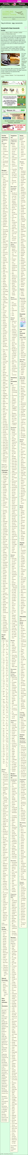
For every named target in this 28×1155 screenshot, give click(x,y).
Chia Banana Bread (4, 372)
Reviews (11, 75)
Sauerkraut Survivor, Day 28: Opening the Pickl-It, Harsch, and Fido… (14, 519)
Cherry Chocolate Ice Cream (5, 244)
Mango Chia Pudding (5, 392)
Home (3, 7)
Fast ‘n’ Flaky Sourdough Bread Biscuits (5, 181)
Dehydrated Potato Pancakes (5, 564)
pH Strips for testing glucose (14, 766)
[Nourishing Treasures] (14, 4)
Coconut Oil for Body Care (23, 453)
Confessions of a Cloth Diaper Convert (14, 969)
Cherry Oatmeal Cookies (5, 259)
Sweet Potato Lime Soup (5, 359)
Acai (13, 308)
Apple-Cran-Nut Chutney (5, 205)
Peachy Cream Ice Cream (5, 434)
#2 (16, 1018)
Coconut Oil (4, 753)
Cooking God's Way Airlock (14, 727)
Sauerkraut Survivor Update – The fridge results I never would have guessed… (14, 546)
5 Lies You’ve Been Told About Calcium (14, 344)
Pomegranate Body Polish (23, 411)
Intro (22, 827)
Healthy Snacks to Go (14, 783)
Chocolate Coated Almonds (5, 625)
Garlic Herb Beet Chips (5, 588)
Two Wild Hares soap (14, 959)
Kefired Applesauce (5, 226)
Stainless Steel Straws (14, 1084)
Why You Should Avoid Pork (5, 839)
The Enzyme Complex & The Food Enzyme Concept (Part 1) (23, 890)
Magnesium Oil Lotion (14, 1008)
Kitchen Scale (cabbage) (14, 758)
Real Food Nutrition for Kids (14, 1141)
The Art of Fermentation (14, 710)
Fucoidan (14, 304)
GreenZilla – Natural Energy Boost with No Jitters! (14, 172)
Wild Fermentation (14, 705)
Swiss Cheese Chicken (5, 419)
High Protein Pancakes (5, 330)
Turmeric (4, 688)
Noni (13, 315)
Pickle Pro (14, 730)
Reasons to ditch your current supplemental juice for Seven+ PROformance (14, 265)
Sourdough (5, 161)
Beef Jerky (5, 628)
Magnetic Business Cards (14, 1117)
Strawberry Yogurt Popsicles (5, 450)
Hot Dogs (7, 741)
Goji (13, 313)
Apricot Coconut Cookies (5, 526)
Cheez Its (5, 567)
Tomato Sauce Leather (4, 494)
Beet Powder (7, 644)
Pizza (4, 515)
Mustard (7, 725)
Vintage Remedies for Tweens (14, 933)
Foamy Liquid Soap (22, 372)
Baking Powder (4, 694)
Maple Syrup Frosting (5, 283)
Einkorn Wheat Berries (4, 744)
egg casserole (20, 75)
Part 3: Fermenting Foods (23, 730)
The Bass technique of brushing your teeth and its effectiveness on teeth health (23, 690)
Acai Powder (7, 652)
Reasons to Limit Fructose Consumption (5, 888)
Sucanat (4, 707)
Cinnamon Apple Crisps (5, 599)
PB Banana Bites (4, 306)
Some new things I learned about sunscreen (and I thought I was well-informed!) (23, 485)
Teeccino (7, 686)
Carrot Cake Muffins (4, 314)
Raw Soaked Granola (5, 552)
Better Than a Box (13, 822)
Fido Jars (14, 724)
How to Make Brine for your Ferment (14, 568)
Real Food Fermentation (14, 679)
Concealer (23, 435)
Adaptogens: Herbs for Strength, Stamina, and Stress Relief (23, 224)
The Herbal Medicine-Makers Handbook (23, 189)
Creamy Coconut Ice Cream (5, 439)
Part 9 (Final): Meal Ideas (23, 878)
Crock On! (14, 858)
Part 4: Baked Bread (22, 845)
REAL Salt (4, 642)
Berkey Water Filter (13, 1092)
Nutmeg (3, 664)
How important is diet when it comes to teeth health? (23, 667)
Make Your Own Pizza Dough (5, 429)
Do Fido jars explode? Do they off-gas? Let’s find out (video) (14, 616)
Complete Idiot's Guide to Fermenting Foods (14, 685)
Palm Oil (7, 764)
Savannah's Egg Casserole (5, 301)
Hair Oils (23, 429)
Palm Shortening (4, 759)
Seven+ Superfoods (14, 166)
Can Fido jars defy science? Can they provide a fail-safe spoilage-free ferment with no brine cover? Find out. (14, 600)
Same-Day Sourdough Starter (5, 231)
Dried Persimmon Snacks (5, 544)
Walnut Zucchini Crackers (5, 489)
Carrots (4, 503)
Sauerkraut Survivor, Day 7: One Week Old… (14, 476)
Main (4, 144)
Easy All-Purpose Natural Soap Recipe (23, 349)
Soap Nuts (23, 363)
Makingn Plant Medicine (23, 281)
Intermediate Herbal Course (23, 303)
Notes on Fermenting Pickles (23, 784)
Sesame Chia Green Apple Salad (5, 366)
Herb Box (23, 299)
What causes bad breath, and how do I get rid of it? (23, 656)
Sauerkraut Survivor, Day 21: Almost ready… (14, 500)
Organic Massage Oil (14, 954)
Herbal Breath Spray (22, 398)
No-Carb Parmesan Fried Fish (5, 424)
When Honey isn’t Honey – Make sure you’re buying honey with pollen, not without (5, 816)
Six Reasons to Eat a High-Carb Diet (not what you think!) (5, 915)
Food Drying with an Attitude (14, 807)
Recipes (7, 75)
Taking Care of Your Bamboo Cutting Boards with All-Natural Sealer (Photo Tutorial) (5, 939)
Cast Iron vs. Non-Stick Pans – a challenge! (5, 962)
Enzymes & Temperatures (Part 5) (23, 923)
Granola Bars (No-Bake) (5, 512)
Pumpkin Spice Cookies (5, 573)
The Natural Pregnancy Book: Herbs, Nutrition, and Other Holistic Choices (23, 244)
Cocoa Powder (4, 724)
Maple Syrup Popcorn (5, 322)
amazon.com (5, 1093)
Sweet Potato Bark (4, 518)
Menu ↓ (24, 7)
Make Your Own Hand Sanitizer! (23, 355)
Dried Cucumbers (5, 507)
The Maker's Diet (14, 880)
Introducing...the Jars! (14, 435)
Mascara (23, 433)
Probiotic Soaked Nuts (5, 249)
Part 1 (22, 829)
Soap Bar (23, 414)
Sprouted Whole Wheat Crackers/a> (5, 611)
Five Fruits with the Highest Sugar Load (5, 896)
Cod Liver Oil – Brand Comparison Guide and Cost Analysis (14, 222)
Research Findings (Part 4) (23, 916)
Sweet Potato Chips (4, 617)
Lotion (22, 407)
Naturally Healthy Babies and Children (23, 255)
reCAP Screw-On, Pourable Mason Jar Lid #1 (14, 1015)
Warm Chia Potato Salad (5, 377)
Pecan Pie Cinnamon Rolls (5, 254)
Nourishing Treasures (8, 1153)
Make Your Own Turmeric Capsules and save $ (14, 365)
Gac (13, 302)
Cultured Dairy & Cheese (5, 148)
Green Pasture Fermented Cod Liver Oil (14, 148)
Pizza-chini (5, 602)
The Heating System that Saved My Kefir (14, 1071)
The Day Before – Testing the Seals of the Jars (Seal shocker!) (14, 443)
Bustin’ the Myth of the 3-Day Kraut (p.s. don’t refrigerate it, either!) (14, 419)
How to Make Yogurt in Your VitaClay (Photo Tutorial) (5, 197)
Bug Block (14, 1138)
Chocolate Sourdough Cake (5, 291)
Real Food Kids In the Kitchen (14, 1128)
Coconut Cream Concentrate (7, 755)
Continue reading (6, 73)
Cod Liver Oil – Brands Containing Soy (14, 212)
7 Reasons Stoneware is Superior (5, 969)
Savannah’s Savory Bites (24, 62)
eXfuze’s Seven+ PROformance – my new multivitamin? (14, 252)
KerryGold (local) (7, 664)
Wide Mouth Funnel (13, 740)
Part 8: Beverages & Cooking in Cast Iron (23, 871)
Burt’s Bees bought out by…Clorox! (23, 500)
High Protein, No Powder (14, 950)
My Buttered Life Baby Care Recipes (23, 533)
